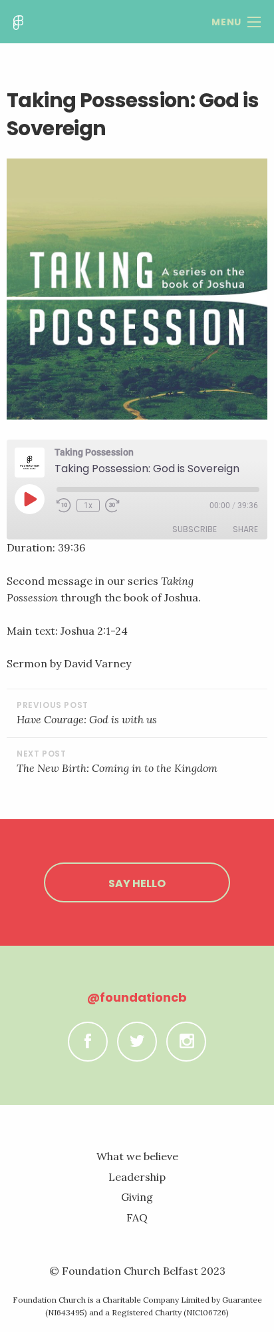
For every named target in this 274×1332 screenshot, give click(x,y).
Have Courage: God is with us (87, 719)
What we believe (137, 1156)
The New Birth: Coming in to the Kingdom (117, 768)
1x (88, 505)
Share (245, 529)
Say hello (137, 883)
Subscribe (194, 529)
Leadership (137, 1176)
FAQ (137, 1217)
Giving (137, 1196)
